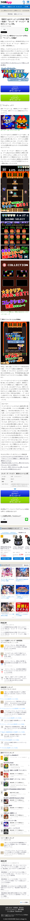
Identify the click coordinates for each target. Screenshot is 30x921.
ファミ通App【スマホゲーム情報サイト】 (11, 10)
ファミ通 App (6, 2)
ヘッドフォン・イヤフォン (9, 532)
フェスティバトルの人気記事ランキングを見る (11, 717)
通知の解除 (21, 909)
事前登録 (10, 14)
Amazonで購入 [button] (6, 558)
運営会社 (21, 907)
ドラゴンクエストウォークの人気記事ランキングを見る (13, 708)
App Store (15, 89)
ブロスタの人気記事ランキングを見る (10, 747)
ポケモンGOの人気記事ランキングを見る (10, 739)
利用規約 (15, 907)
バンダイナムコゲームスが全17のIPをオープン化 (14, 456)
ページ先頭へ (25, 902)
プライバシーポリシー (11, 909)
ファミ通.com (10, 911)
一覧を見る (26, 528)
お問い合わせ (8, 907)
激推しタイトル (18, 14)
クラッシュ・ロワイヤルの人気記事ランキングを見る (13, 724)
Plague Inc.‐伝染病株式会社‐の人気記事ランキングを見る (13, 732)
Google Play (15, 98)
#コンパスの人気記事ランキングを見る (10, 698)
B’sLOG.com (18, 911)
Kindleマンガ (22, 532)
